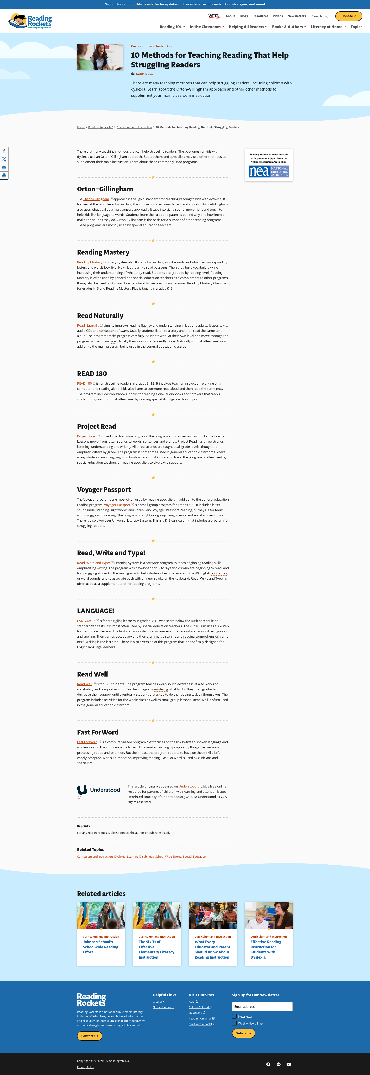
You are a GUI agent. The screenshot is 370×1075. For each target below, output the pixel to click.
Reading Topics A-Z (100, 127)
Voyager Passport (119, 505)
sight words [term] (119, 510)
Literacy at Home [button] (326, 26)
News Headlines (163, 1007)
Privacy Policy (85, 1067)
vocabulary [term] (201, 267)
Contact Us (89, 1036)
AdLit (193, 1001)
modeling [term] (161, 689)
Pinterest (278, 1064)
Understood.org (192, 786)
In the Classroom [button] (205, 26)
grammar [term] (154, 636)
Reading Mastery (91, 262)
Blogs (244, 16)
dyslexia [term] (83, 156)
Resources (260, 16)
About (230, 16)
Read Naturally (90, 325)
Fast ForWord (89, 742)
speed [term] (98, 752)
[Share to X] (4, 159)
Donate (351, 17)
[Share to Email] (4, 167)
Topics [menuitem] (356, 26)
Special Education (194, 856)
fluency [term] (146, 325)
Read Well (86, 684)
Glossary (158, 1001)
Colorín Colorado (201, 1007)
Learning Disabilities (140, 856)
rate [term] (113, 341)
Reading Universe (201, 1018)
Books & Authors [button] (287, 26)
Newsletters (297, 16)
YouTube (288, 1064)
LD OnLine (197, 1012)
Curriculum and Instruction (152, 46)
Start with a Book (201, 1024)
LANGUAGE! (88, 621)
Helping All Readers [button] (246, 26)
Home (81, 127)
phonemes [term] (219, 573)
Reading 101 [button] (171, 26)
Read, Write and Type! (95, 563)
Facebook (268, 1064)
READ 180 (86, 383)
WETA (214, 16)
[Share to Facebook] (4, 151)
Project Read (88, 436)
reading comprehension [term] (201, 636)
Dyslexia (119, 856)
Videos (278, 16)
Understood (144, 73)
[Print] (4, 175)
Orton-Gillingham (98, 199)
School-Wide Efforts (168, 856)
